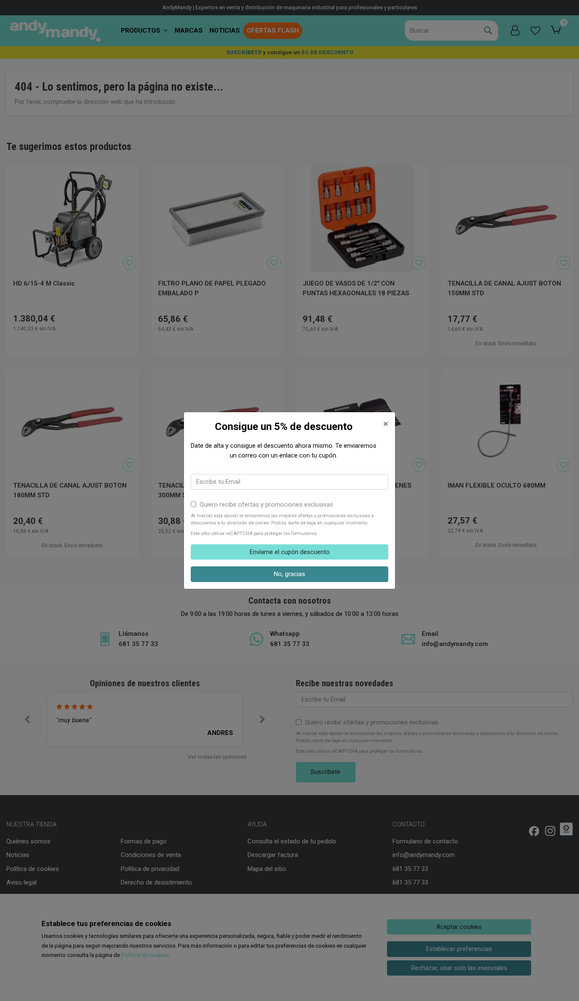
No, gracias (289, 574)
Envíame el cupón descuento (290, 552)
